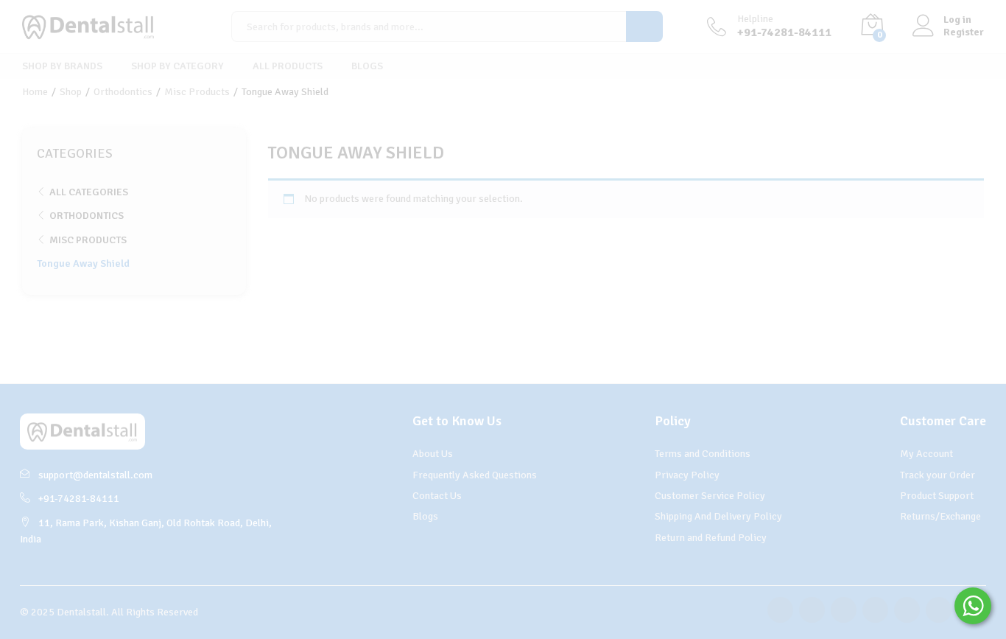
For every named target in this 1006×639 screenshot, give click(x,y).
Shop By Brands (62, 66)
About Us (432, 453)
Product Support (937, 495)
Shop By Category (177, 66)
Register (963, 32)
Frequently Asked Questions (474, 475)
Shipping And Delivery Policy (718, 516)
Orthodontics (86, 215)
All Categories (88, 192)
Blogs (367, 66)
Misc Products (88, 240)
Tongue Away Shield (83, 263)
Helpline (755, 19)
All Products (288, 66)
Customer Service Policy (710, 495)
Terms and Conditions (702, 453)
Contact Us (437, 495)
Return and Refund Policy (711, 537)
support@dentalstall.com (95, 475)
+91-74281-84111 (78, 498)
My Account (926, 453)
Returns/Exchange (940, 516)
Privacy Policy (687, 475)
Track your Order (937, 475)
